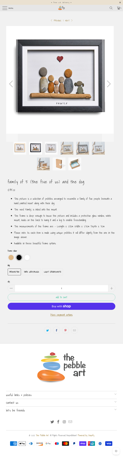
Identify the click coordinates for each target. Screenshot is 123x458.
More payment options (61, 315)
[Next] (108, 84)
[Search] (112, 8)
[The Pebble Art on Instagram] (64, 422)
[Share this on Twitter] (47, 330)
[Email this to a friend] (74, 330)
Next (67, 20)
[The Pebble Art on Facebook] (58, 422)
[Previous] (12, 84)
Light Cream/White (52, 272)
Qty (9, 281)
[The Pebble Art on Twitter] (52, 422)
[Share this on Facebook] (56, 330)
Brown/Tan (14, 272)
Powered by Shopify (86, 435)
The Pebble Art (42, 435)
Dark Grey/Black (31, 272)
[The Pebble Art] (61, 8)
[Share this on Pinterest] (65, 330)
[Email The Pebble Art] (70, 422)
